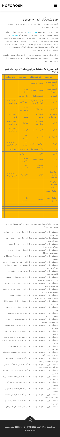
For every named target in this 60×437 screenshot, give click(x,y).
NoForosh (12, 6)
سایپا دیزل (14, 35)
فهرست (55, 5)
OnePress (31, 426)
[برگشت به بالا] (30, 420)
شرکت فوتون (32, 32)
